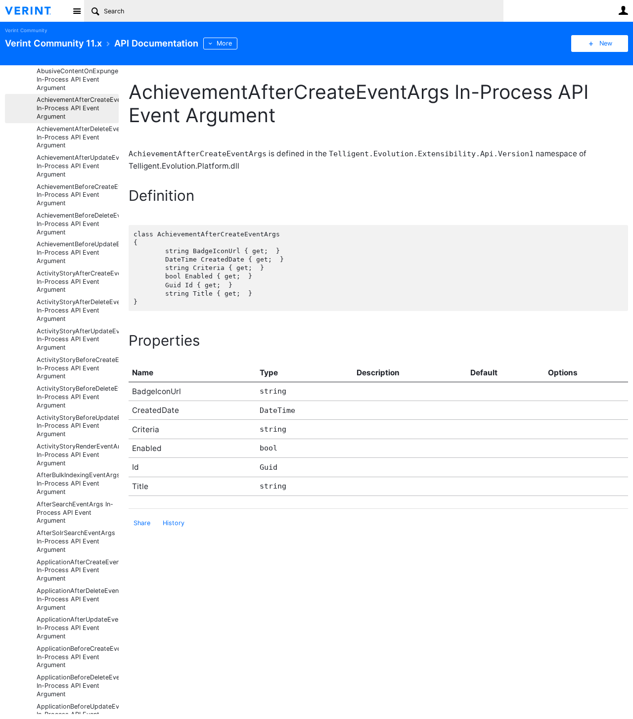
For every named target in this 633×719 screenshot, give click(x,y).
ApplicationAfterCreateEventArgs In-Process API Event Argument (78, 570)
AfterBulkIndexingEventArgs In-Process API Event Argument (78, 483)
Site (76, 10)
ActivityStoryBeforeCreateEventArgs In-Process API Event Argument (78, 368)
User (623, 10)
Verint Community (26, 30)
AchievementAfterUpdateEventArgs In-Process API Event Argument (78, 166)
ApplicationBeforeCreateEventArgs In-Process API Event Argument (78, 657)
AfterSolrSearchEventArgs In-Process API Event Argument (76, 541)
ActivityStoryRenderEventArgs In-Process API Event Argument (78, 455)
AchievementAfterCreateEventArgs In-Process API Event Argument (78, 108)
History (173, 523)
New (605, 43)
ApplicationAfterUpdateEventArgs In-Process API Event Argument (78, 628)
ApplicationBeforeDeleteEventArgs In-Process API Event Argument (78, 686)
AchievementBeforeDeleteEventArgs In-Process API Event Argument (78, 224)
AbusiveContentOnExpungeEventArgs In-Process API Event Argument (78, 79)
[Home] (36, 11)
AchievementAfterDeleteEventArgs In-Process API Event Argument (78, 137)
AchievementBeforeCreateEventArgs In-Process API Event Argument (78, 195)
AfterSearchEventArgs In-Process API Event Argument (75, 512)
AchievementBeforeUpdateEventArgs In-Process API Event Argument (78, 252)
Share (142, 523)
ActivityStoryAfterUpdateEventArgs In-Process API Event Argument (78, 339)
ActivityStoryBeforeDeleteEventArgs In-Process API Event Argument (78, 397)
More (224, 43)
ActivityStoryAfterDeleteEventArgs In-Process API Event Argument (78, 310)
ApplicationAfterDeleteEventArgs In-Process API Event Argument (78, 599)
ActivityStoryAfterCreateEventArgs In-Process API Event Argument (78, 282)
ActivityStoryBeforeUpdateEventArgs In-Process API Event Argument (78, 426)
